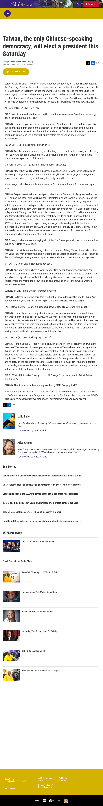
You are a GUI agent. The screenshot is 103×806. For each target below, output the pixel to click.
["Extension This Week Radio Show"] (11, 616)
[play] (7, 13)
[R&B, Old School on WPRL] (11, 655)
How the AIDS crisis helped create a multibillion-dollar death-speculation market (42, 521)
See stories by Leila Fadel (31, 430)
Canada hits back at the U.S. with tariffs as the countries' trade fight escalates (40, 493)
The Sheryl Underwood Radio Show (37, 541)
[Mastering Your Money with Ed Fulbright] (11, 635)
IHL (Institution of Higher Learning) (45, 786)
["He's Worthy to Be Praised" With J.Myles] (11, 675)
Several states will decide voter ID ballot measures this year (32, 512)
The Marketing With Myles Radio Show (39, 592)
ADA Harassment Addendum (45, 779)
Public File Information (64, 779)
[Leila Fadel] (9, 421)
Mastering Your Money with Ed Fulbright (40, 631)
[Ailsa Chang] (9, 447)
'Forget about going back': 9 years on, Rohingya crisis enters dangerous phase (40, 502)
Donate (92, 4)
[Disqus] (51, 733)
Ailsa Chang (27, 61)
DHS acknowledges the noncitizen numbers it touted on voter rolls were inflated (42, 484)
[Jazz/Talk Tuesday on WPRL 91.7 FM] (11, 576)
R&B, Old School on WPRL (33, 651)
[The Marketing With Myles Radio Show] (11, 596)
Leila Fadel (16, 61)
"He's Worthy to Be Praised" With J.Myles (40, 670)
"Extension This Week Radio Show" (37, 611)
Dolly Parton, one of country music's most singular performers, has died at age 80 (42, 475)
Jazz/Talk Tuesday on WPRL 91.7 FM (39, 572)
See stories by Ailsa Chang (32, 456)
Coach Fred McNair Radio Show (17, 561)
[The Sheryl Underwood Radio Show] (11, 546)
